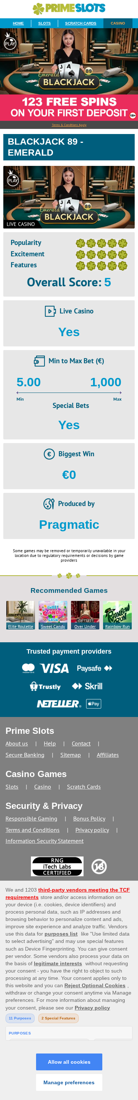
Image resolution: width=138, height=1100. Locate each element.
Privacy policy (92, 829)
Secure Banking (25, 754)
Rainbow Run (117, 626)
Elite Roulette (20, 626)
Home (18, 23)
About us (17, 743)
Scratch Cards (80, 23)
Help (50, 743)
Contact (81, 743)
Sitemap (70, 754)
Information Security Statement (45, 840)
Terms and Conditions (33, 829)
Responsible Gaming (31, 818)
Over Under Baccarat (85, 626)
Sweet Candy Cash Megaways (53, 626)
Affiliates (108, 754)
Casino (118, 23)
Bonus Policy (89, 818)
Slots (44, 23)
